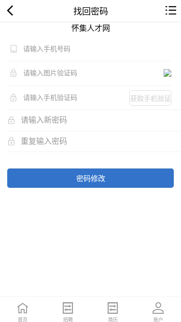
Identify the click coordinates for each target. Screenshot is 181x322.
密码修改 (90, 178)
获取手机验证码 (150, 99)
